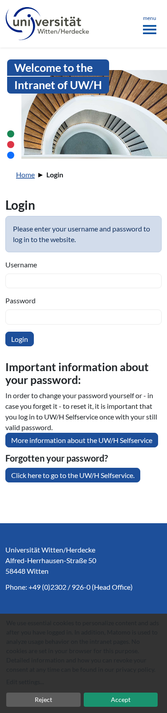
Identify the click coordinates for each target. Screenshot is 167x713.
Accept (120, 699)
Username (21, 264)
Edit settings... (25, 682)
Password (20, 300)
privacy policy (135, 669)
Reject (43, 699)
